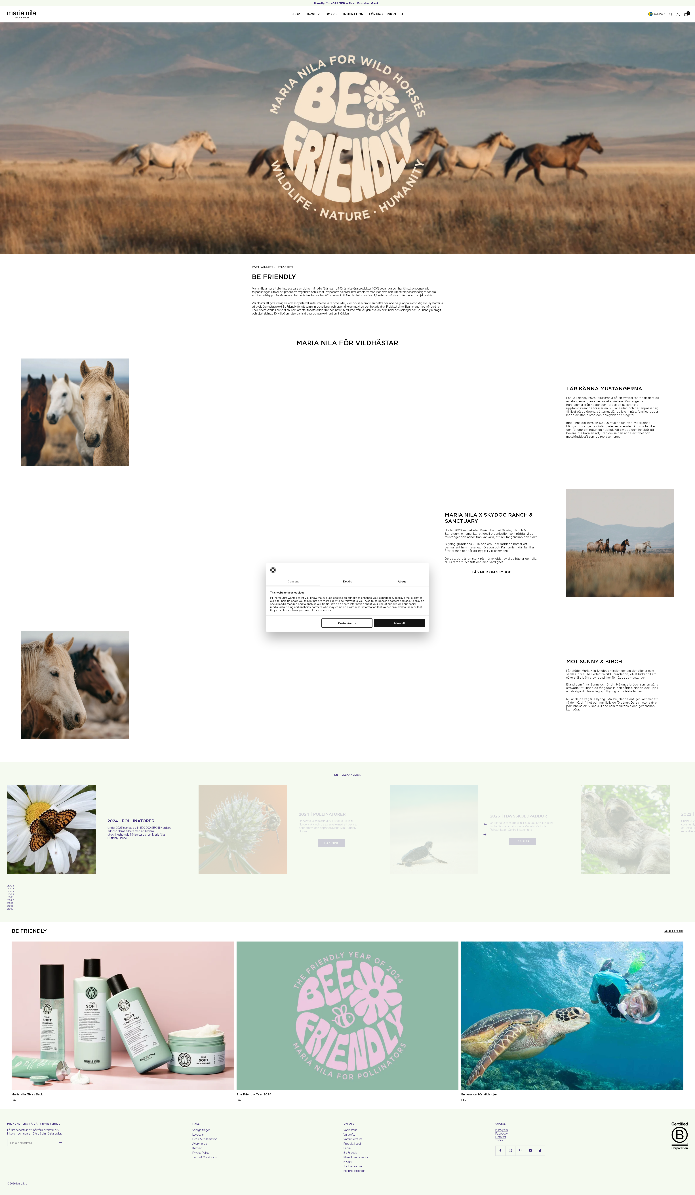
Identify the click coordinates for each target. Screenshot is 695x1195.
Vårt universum (353, 1139)
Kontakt (197, 1148)
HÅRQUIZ (313, 14)
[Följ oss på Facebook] (500, 1151)
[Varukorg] (686, 14)
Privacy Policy (200, 1153)
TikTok (499, 1140)
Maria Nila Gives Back (27, 1094)
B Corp (348, 1162)
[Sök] (670, 14)
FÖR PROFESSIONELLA (386, 14)
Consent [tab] (293, 581)
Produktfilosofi (352, 1144)
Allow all (399, 623)
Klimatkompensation (356, 1157)
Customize (345, 623)
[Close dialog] (686, 1113)
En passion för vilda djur (479, 1094)
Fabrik (347, 1148)
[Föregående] (485, 824)
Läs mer (331, 843)
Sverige (658, 14)
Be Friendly (350, 1153)
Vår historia (350, 1130)
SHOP (296, 14)
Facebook (501, 1134)
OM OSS (331, 14)
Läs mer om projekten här (416, 295)
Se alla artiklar (673, 930)
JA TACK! (608, 1169)
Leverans (197, 1135)
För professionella (354, 1171)
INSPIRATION (353, 14)
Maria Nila (21, 1184)
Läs (14, 1100)
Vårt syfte (349, 1135)
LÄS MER (523, 841)
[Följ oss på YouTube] (530, 1151)
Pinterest (500, 1137)
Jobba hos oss (353, 1166)
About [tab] (402, 581)
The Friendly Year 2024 (254, 1094)
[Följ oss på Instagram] (510, 1151)
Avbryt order (200, 1144)
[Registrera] (60, 1142)
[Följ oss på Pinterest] (520, 1151)
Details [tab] (347, 581)
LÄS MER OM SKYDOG (492, 572)
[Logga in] (678, 14)
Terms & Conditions (204, 1157)
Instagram (501, 1130)
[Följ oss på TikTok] (540, 1151)
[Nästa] (485, 834)
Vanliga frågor (201, 1130)
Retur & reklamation (204, 1139)
